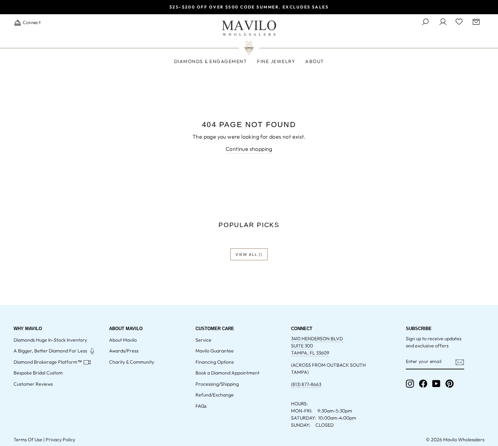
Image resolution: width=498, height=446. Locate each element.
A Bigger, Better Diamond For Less (50, 351)
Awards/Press (124, 351)
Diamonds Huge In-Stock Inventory (50, 340)
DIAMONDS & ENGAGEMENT (210, 61)
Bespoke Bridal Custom (38, 373)
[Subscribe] (459, 362)
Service (203, 340)
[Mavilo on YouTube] (436, 384)
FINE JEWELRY (276, 61)
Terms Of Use (28, 440)
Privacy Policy (60, 440)
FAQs (201, 406)
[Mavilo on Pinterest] (449, 384)
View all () (248, 254)
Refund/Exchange (214, 395)
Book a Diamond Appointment (227, 373)
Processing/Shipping (217, 384)
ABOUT (314, 61)
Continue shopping (249, 148)
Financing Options (214, 362)
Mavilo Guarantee (214, 351)
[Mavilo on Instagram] (410, 384)
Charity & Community (131, 362)
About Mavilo (123, 340)
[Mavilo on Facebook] (423, 384)
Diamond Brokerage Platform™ (48, 362)
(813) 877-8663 (306, 384)
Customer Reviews (33, 384)
